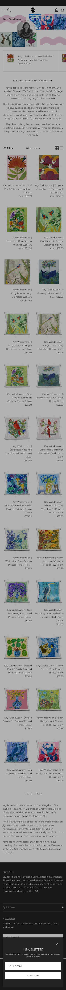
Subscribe (33, 975)
